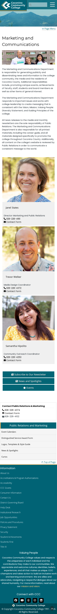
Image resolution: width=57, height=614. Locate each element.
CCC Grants (5, 487)
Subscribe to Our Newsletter (30, 374)
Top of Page (49, 462)
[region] (28, 57)
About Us (4, 473)
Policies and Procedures (11, 522)
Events (30, 387)
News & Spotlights (9, 450)
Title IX (3, 546)
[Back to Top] (52, 608)
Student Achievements (11, 536)
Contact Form (13, 222)
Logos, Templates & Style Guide (15, 444)
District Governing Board (11, 502)
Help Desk (5, 507)
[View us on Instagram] (35, 600)
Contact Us (5, 497)
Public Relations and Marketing (28, 425)
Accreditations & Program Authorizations (19, 478)
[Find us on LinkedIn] (41, 600)
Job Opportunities (8, 517)
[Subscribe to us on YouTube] (22, 600)
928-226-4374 (12, 410)
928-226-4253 (13, 357)
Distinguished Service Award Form (17, 438)
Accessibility (6, 482)
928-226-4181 (13, 218)
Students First (6, 541)
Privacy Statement (8, 527)
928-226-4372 (13, 288)
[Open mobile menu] (52, 4)
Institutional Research (10, 512)
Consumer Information (10, 492)
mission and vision (30, 586)
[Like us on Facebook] (16, 600)
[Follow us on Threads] (28, 600)
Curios (4, 456)
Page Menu (50, 28)
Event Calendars (8, 431)
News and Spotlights (29, 381)
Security (4, 532)
